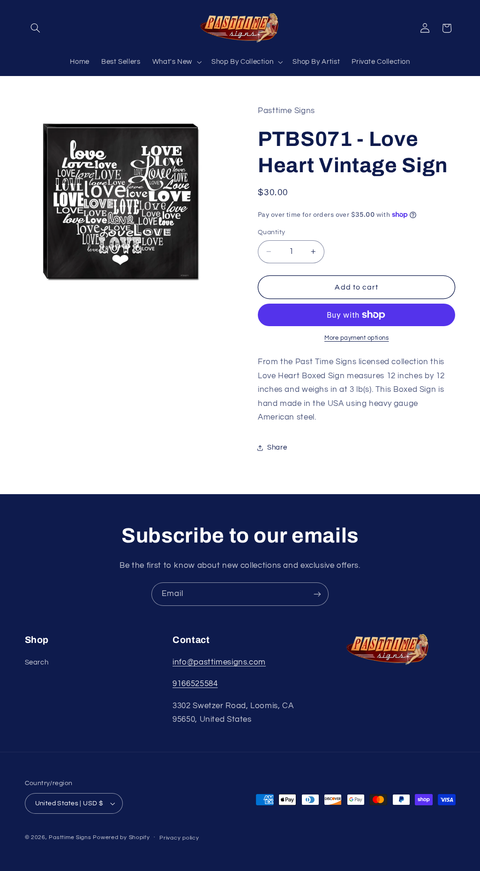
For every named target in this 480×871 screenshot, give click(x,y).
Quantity (271, 232)
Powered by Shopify (121, 837)
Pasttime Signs (70, 837)
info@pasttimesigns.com (219, 662)
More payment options (356, 338)
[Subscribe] (317, 593)
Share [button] (277, 447)
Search (37, 662)
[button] (35, 28)
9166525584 (195, 684)
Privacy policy (179, 837)
